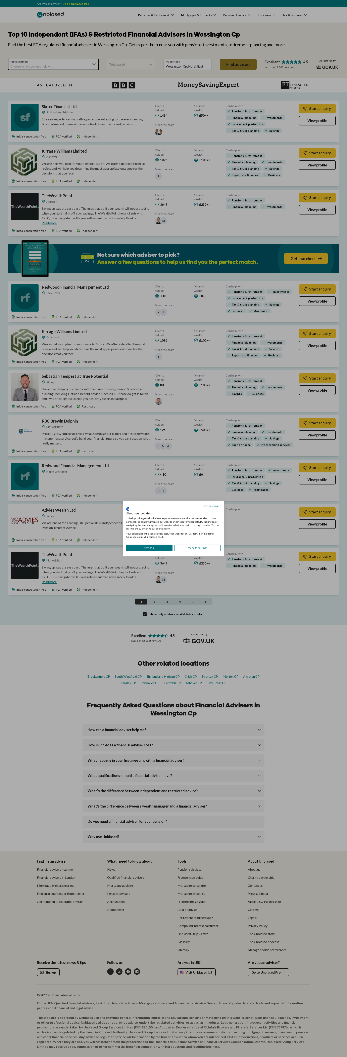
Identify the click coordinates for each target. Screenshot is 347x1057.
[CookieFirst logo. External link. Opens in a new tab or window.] (127, 509)
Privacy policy (212, 506)
